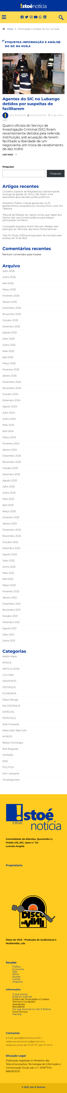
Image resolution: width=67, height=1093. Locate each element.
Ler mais (7, 154)
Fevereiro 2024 (11, 443)
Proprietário (14, 865)
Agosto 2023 (9, 480)
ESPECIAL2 (9, 718)
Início (10, 29)
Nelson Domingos (12, 742)
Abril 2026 (7, 283)
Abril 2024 (8, 431)
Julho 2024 (8, 412)
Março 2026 (9, 289)
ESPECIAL (8, 711)
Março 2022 (9, 585)
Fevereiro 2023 (10, 517)
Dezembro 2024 (11, 381)
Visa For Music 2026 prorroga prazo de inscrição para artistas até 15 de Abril (31, 237)
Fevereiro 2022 (10, 591)
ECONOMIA (9, 693)
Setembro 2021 (11, 622)
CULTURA (8, 675)
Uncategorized (10, 779)
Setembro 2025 (11, 326)
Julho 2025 (8, 338)
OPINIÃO (7, 755)
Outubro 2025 (10, 320)
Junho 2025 (8, 344)
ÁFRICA (6, 662)
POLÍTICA (8, 767)
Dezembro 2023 (11, 455)
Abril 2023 (7, 505)
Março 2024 (9, 437)
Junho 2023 (9, 492)
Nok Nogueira (10, 748)
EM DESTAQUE (11, 705)
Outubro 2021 (10, 616)
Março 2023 (9, 511)
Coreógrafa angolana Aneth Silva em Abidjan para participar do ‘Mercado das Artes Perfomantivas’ (30, 228)
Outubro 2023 (10, 468)
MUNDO (7, 736)
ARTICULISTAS (11, 668)
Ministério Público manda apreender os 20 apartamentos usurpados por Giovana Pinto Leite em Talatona (32, 206)
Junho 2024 (9, 418)
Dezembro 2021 (11, 603)
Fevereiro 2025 (10, 369)
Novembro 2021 (11, 609)
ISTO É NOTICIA (18, 115)
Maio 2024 (8, 425)
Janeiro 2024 (9, 449)
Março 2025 (9, 363)
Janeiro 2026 (9, 301)
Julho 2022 (8, 560)
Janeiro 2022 (9, 597)
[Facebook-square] (22, 17)
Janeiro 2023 (9, 523)
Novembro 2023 (11, 462)
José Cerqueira (10, 724)
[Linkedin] (45, 17)
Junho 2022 (9, 566)
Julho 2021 (8, 634)
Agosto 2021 (9, 628)
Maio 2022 (8, 573)
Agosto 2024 (9, 406)
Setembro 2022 (11, 548)
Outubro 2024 (10, 394)
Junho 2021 (8, 640)
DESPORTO (9, 681)
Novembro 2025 (11, 314)
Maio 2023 (8, 499)
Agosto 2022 (9, 554)
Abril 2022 (7, 579)
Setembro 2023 (11, 474)
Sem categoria (10, 773)
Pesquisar (8, 166)
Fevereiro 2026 (10, 295)
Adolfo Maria (9, 656)
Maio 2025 (8, 351)
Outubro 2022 (10, 542)
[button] (2, 17)
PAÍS (5, 761)
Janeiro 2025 (9, 375)
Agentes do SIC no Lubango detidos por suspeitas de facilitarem (31, 104)
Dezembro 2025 (11, 307)
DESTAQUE (9, 687)
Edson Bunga (10, 699)
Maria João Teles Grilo (14, 730)
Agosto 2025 (9, 332)
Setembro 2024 (11, 400)
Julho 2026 (8, 271)
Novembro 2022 (11, 536)
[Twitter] (26, 17)
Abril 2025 (7, 357)
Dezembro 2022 (11, 529)
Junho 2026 (9, 277)
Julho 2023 (8, 486)
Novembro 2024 (11, 388)
